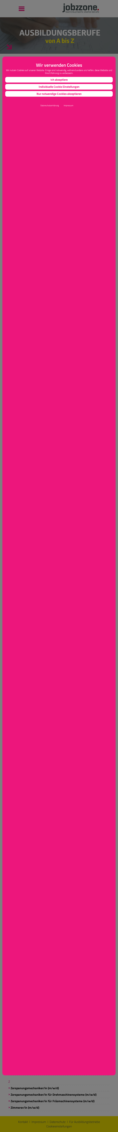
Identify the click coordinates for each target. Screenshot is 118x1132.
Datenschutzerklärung (49, 105)
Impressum (68, 105)
